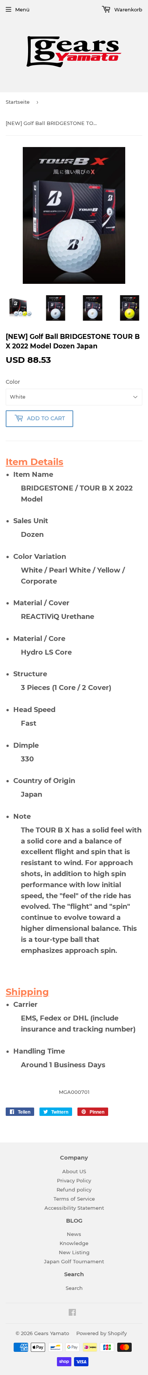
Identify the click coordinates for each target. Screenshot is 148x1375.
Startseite (18, 102)
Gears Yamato (51, 1333)
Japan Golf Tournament (74, 1261)
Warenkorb (127, 9)
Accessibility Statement (74, 1208)
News (74, 1234)
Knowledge (74, 1243)
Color (13, 381)
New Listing (74, 1252)
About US (74, 1171)
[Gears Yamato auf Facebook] (72, 1313)
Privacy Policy (74, 1180)
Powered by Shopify (101, 1333)
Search (74, 1288)
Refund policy (74, 1190)
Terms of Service (74, 1199)
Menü (22, 9)
